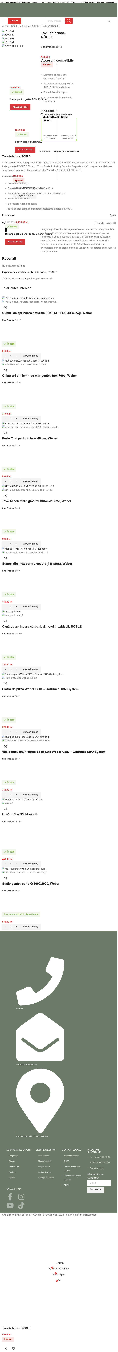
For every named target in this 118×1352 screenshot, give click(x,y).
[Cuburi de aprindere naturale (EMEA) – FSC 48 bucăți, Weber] (28, 298)
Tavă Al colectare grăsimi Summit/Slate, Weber (36, 501)
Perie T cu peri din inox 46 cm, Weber (30, 438)
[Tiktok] (21, 1205)
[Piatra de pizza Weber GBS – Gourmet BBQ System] (33, 674)
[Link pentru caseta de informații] (59, 13)
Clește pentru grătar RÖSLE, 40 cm (28, 99)
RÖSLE (15, 26)
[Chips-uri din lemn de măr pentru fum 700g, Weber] (25, 360)
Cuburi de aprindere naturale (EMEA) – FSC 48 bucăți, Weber (47, 313)
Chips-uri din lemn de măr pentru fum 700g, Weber (39, 376)
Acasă (5, 26)
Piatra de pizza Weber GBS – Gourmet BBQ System (40, 689)
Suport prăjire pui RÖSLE (28, 141)
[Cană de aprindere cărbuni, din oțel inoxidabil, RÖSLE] (11, 611)
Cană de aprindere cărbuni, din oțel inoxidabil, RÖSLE (42, 626)
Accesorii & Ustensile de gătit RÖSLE (41, 26)
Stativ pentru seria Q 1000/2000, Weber (31, 884)
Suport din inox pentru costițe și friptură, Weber (37, 564)
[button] (20, 107)
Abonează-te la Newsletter (95, 1176)
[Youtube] (10, 1205)
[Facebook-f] (10, 1196)
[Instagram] (21, 1196)
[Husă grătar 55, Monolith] (22, 799)
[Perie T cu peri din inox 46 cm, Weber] (25, 423)
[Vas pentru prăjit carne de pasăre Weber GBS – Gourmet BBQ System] (25, 737)
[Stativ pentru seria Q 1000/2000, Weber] (24, 868)
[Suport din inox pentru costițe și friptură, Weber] (25, 548)
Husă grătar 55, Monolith (20, 814)
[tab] (44, 151)
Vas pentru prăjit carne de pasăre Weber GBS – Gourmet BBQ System (54, 752)
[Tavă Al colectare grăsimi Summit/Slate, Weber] (28, 486)
